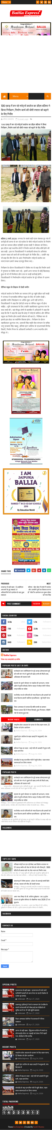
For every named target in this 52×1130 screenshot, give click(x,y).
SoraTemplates (18, 1127)
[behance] (49, 2)
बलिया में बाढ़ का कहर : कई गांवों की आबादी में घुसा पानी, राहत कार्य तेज (32, 749)
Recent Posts (13, 719)
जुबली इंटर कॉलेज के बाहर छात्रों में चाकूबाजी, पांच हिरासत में (30, 738)
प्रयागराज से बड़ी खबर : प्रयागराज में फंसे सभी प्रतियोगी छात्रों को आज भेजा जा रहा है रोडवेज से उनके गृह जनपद (31, 993)
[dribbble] (24, 1122)
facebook (36, 603)
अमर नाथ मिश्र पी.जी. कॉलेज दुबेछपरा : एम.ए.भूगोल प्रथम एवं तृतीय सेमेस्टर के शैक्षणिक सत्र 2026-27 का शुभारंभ (32, 899)
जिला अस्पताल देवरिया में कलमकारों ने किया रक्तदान (29, 1020)
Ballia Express (10, 655)
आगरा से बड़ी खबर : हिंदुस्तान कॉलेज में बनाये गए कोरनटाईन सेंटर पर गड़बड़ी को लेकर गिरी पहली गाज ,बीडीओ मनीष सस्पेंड (31, 1033)
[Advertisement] (26, 66)
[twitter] (41, 2)
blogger (46, 603)
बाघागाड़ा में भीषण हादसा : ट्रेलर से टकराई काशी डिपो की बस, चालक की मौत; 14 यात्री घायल (31, 882)
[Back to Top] (36, 1122)
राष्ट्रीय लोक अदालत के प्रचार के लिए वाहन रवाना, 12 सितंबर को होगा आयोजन (32, 726)
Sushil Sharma (38, 1127)
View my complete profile (10, 658)
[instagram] (45, 2)
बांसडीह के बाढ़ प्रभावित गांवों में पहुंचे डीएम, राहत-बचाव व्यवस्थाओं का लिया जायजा (32, 761)
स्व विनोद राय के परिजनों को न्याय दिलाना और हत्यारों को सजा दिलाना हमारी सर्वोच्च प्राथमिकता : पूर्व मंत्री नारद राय (32, 697)
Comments (38, 719)
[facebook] (37, 2)
